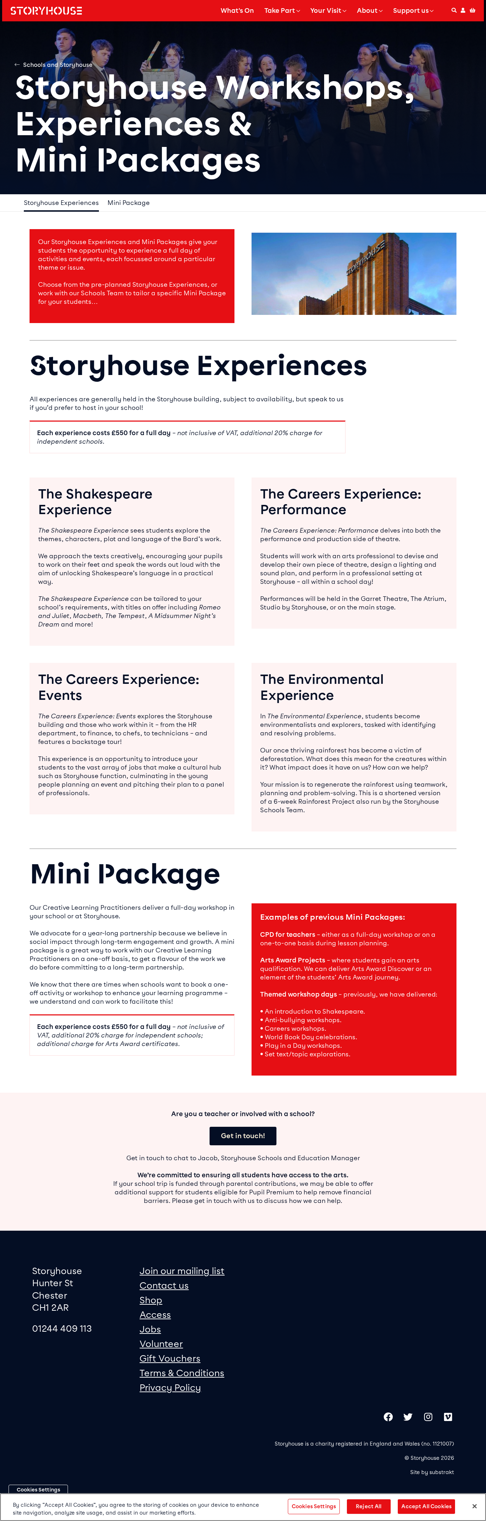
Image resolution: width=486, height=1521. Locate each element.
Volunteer (161, 1343)
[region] (243, 1507)
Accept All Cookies (426, 1506)
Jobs (150, 1329)
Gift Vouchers (169, 1358)
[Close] (474, 1506)
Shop (150, 1299)
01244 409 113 (62, 1328)
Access (155, 1314)
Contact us (164, 1285)
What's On (237, 11)
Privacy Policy (170, 1387)
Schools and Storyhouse (58, 64)
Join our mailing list (181, 1270)
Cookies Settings (38, 1489)
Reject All (368, 1506)
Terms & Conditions (181, 1372)
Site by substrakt (432, 1472)
